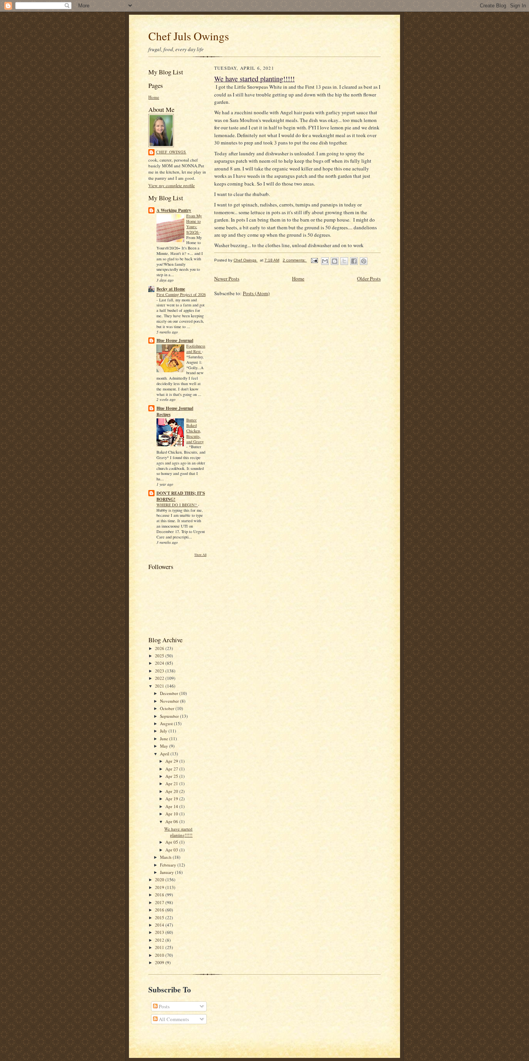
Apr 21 (172, 783)
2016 (160, 910)
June (164, 738)
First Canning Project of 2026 (181, 294)
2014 (160, 925)
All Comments (173, 1019)
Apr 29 (172, 761)
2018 (160, 895)
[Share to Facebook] (354, 261)
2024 (160, 663)
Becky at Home (170, 289)
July (164, 731)
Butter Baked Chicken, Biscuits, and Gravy (195, 430)
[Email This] (325, 261)
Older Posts (369, 278)
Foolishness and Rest (195, 348)
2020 (160, 879)
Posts (164, 1006)
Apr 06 (172, 821)
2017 (160, 902)
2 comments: (295, 260)
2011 (160, 947)
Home (153, 97)
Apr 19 (172, 798)
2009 (160, 962)
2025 (160, 656)
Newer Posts (226, 278)
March (166, 857)
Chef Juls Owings (188, 35)
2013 (160, 932)
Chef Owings (171, 152)
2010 (160, 955)
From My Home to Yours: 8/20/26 (194, 223)
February (168, 865)
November (170, 701)
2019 (160, 887)
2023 (160, 671)
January (167, 872)
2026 (160, 648)
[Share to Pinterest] (364, 261)
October (167, 708)
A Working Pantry (173, 210)
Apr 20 (172, 791)
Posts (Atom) (256, 293)
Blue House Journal (174, 340)
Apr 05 (172, 842)
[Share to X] (344, 261)
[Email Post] (314, 260)
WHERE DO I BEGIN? (177, 504)
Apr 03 (172, 850)
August (167, 723)
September (170, 716)
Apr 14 (172, 806)
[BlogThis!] (334, 261)
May (164, 746)
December (169, 693)
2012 (160, 940)
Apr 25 (172, 776)
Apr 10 (172, 814)
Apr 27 (172, 769)
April (165, 754)
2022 (160, 678)
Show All (200, 554)
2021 (160, 686)
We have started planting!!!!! (178, 832)
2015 (160, 917)
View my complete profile (171, 185)
